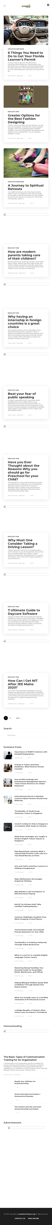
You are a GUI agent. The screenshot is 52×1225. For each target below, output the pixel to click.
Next (18, 718)
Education (13, 111)
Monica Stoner (12, 203)
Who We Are (33, 1218)
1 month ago (18, 789)
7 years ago (19, 76)
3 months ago (19, 991)
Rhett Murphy (12, 704)
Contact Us (20, 1218)
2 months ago (19, 872)
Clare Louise (11, 76)
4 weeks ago (19, 772)
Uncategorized (16, 49)
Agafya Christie (13, 273)
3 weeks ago (18, 758)
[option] (26, 1072)
